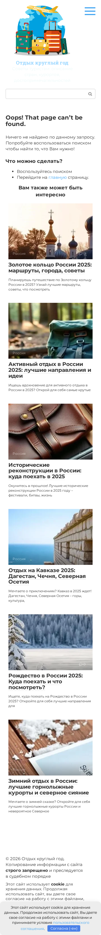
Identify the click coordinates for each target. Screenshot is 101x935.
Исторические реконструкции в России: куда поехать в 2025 (44, 471)
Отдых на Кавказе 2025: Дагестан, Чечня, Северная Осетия (47, 576)
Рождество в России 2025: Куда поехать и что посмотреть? (45, 681)
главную (58, 177)
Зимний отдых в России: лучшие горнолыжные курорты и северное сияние (48, 787)
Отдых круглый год (42, 62)
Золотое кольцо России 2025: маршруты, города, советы (50, 267)
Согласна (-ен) (63, 928)
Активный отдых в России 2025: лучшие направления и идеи (49, 370)
